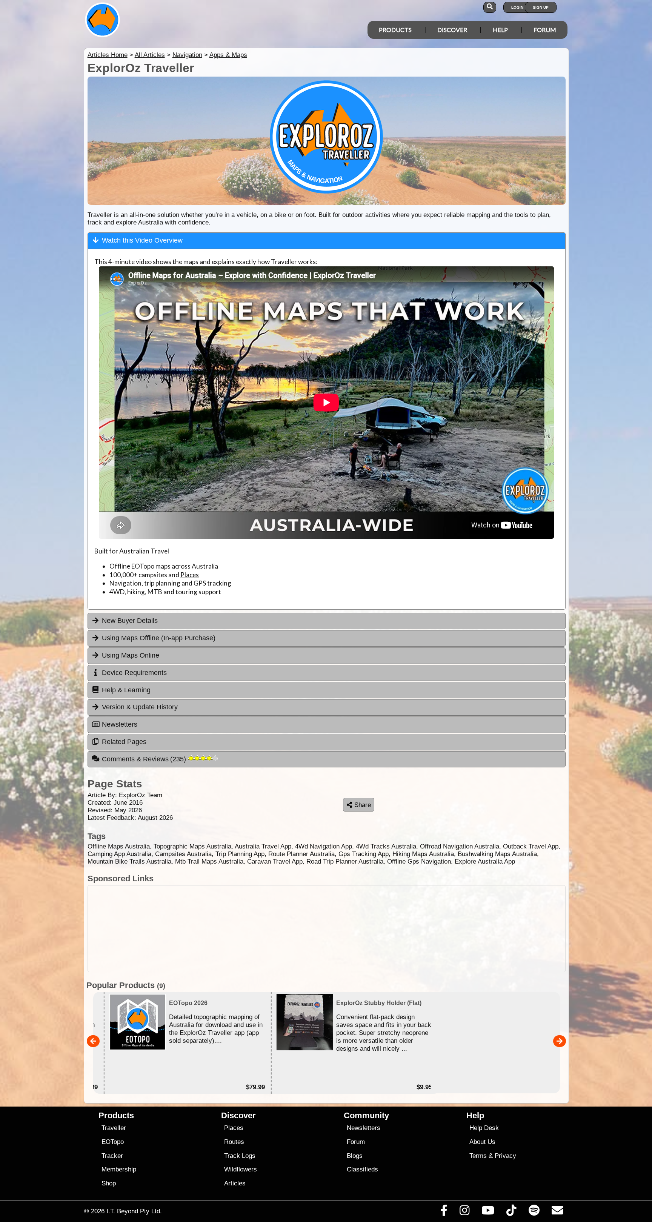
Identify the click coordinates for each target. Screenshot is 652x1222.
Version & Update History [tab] (140, 707)
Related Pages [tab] (124, 741)
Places (189, 575)
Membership (118, 1169)
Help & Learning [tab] (126, 690)
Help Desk (484, 1127)
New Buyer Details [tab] (130, 620)
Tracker (112, 1155)
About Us (482, 1141)
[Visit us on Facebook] (443, 1212)
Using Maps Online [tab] (130, 655)
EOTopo (142, 566)
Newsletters (363, 1127)
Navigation (187, 54)
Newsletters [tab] (119, 724)
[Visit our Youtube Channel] (488, 1212)
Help (500, 29)
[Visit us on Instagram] (464, 1212)
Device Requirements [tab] (134, 672)
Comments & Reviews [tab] (145, 759)
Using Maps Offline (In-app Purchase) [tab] (158, 638)
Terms (478, 1155)
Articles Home (108, 54)
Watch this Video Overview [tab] (142, 240)
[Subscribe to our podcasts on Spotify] (534, 1212)
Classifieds (362, 1169)
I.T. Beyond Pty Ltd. (134, 1211)
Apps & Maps (228, 54)
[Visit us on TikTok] (511, 1212)
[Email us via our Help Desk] (557, 1212)
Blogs (355, 1155)
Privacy (505, 1155)
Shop (108, 1183)
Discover (452, 29)
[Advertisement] (326, 928)
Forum (545, 29)
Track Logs (239, 1155)
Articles (235, 1183)
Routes (234, 1141)
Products (395, 29)
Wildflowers (240, 1169)
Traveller (113, 1127)
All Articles (150, 54)
